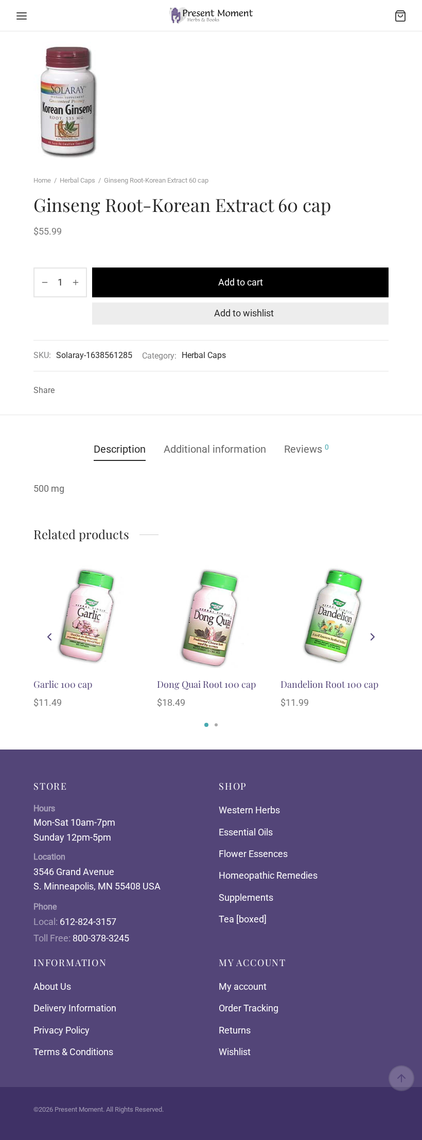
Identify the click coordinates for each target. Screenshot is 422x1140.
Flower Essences (253, 853)
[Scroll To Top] (401, 1078)
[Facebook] (66, 390)
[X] (82, 390)
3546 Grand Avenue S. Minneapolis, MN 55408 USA (97, 879)
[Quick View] (127, 627)
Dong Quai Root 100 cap (206, 684)
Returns (235, 1030)
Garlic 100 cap (62, 684)
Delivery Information (74, 1008)
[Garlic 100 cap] (87, 616)
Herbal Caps (77, 180)
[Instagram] (221, 1122)
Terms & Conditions (73, 1051)
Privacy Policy (61, 1030)
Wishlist (235, 1051)
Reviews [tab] (306, 449)
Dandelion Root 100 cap (329, 684)
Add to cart (240, 281)
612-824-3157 (88, 921)
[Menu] (21, 16)
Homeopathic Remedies (268, 875)
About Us (52, 986)
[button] (127, 603)
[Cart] (400, 16)
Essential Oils (246, 832)
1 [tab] (206, 725)
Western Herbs (249, 810)
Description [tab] (120, 449)
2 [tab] (216, 724)
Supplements (246, 897)
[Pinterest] (97, 390)
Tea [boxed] (243, 919)
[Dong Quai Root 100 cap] (211, 616)
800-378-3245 (101, 938)
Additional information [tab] (215, 449)
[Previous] (49, 637)
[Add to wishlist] (127, 580)
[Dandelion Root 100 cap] (334, 616)
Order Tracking (248, 1008)
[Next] (372, 637)
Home (42, 180)
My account (243, 986)
